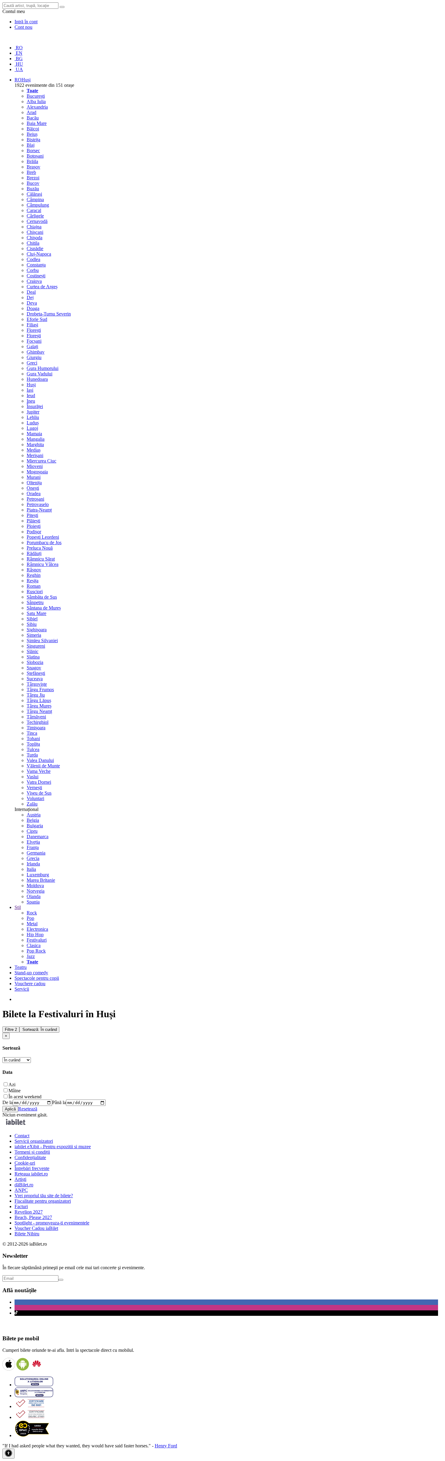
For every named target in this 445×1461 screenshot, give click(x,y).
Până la (59, 1102)
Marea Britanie (41, 880)
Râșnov (34, 569)
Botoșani (35, 156)
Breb (31, 172)
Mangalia (35, 439)
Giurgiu (34, 357)
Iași (30, 390)
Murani (34, 477)
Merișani (35, 455)
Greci (32, 362)
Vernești (34, 787)
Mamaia (34, 433)
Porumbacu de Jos (44, 542)
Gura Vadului (39, 373)
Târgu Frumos (40, 689)
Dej (30, 297)
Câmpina (35, 199)
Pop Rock (36, 950)
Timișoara (36, 727)
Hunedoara (37, 379)
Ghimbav (35, 352)
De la (7, 1102)
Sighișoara (37, 629)
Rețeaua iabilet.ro (31, 1173)
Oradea (34, 493)
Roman (34, 586)
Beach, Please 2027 (33, 1217)
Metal (32, 923)
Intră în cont (26, 21)
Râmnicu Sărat (41, 558)
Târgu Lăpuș (39, 700)
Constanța (36, 264)
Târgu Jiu (36, 695)
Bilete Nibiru (27, 1233)
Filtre (11, 1029)
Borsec (33, 150)
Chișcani (35, 232)
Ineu (31, 401)
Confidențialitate (30, 1157)
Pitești (32, 515)
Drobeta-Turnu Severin (49, 313)
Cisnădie (35, 248)
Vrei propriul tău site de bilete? (44, 1195)
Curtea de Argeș (42, 286)
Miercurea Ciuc (41, 460)
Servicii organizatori (34, 1141)
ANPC (21, 1190)
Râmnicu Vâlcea (42, 564)
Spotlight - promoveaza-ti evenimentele (52, 1222)
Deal (31, 292)
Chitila (33, 243)
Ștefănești (36, 673)
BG (19, 58)
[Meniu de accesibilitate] (8, 1454)
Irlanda (33, 863)
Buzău (33, 188)
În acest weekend (24, 1096)
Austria (34, 814)
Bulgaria (35, 825)
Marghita (35, 444)
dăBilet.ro (24, 1184)
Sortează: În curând (39, 1029)
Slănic (32, 651)
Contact (22, 1135)
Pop (30, 918)
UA (19, 69)
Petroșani (35, 499)
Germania (36, 852)
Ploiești (34, 526)
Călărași (34, 194)
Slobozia (35, 662)
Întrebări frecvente (32, 1168)
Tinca (32, 733)
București (36, 96)
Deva (32, 303)
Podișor (34, 531)
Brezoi (33, 177)
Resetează (27, 1108)
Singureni (36, 646)
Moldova (35, 885)
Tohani (33, 738)
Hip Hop (35, 934)
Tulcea (33, 749)
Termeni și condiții (32, 1152)
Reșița (32, 580)
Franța (33, 847)
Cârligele (35, 215)
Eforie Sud (37, 319)
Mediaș (34, 450)
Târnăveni (36, 716)
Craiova (34, 281)
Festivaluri (37, 940)
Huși (31, 384)
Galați (32, 346)
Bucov (33, 183)
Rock (32, 912)
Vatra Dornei (39, 782)
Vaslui (32, 776)
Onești (33, 488)
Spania (33, 901)
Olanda (34, 896)
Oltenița (34, 482)
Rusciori (35, 591)
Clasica (34, 945)
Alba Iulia (36, 101)
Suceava (35, 678)
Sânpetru (35, 602)
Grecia (33, 858)
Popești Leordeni (43, 537)
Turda (32, 754)
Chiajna (34, 226)
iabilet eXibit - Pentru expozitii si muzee (53, 1146)
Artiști (20, 1179)
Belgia (33, 820)
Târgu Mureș (39, 705)
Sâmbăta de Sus (42, 597)
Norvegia (35, 891)
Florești (34, 330)
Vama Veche (39, 771)
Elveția (33, 842)
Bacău (33, 117)
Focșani (34, 341)
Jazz (31, 956)
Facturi (21, 1206)
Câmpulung (38, 205)
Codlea (33, 259)
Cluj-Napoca (39, 254)
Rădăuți (34, 553)
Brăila (32, 161)
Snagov (34, 667)
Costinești (36, 275)
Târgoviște (37, 684)
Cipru (32, 831)
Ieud (31, 395)
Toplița (33, 744)
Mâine (14, 1090)
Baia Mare (37, 123)
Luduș (33, 422)
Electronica (37, 929)
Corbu (33, 270)
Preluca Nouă (40, 548)
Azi (11, 1084)
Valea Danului (40, 760)
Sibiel (32, 618)
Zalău (32, 803)
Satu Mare (36, 613)
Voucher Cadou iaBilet (36, 1228)
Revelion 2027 (29, 1211)
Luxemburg (38, 874)
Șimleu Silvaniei (42, 640)
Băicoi (33, 128)
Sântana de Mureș (44, 607)
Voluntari (35, 798)
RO (19, 47)
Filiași (32, 324)
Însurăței (35, 406)
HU (19, 64)
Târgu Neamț (39, 711)
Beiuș (32, 134)
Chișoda (34, 237)
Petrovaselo (38, 504)
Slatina (33, 656)
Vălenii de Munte (43, 765)
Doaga (33, 308)
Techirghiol (37, 722)
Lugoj (32, 428)
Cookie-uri (25, 1162)
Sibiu (32, 624)
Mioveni (35, 466)
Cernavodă (37, 221)
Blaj (31, 145)
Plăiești (33, 520)
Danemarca (37, 836)
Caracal (34, 210)
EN (18, 53)
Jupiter (33, 411)
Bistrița (33, 139)
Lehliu (33, 417)
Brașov (33, 166)
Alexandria (37, 106)
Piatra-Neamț (39, 509)
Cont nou (23, 27)
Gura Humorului (42, 368)
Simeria (34, 635)
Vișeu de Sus (39, 793)
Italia (31, 869)
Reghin (34, 575)
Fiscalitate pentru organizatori (43, 1201)
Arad (31, 112)
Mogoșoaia (37, 471)
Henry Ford (166, 1445)
